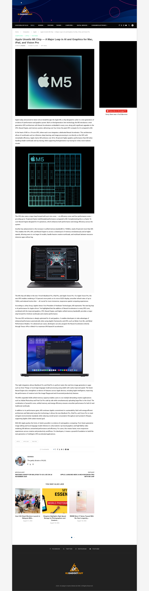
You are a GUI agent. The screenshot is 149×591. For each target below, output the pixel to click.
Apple (34, 32)
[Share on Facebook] (57, 449)
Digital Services (82, 25)
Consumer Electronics (99, 25)
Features (50, 25)
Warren (23, 45)
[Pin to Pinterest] (61, 449)
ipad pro (34, 441)
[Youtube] (126, 25)
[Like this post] (55, 449)
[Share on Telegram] (65, 449)
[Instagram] (123, 25)
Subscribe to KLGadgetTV (117, 111)
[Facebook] (119, 25)
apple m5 (26, 441)
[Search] (129, 25)
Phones (58, 25)
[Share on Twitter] (59, 449)
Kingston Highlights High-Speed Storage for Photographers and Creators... (54, 518)
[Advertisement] (97, 11)
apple (18, 441)
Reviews (40, 25)
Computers (69, 25)
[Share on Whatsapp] (63, 449)
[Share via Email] (68, 449)
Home (17, 32)
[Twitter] (121, 25)
